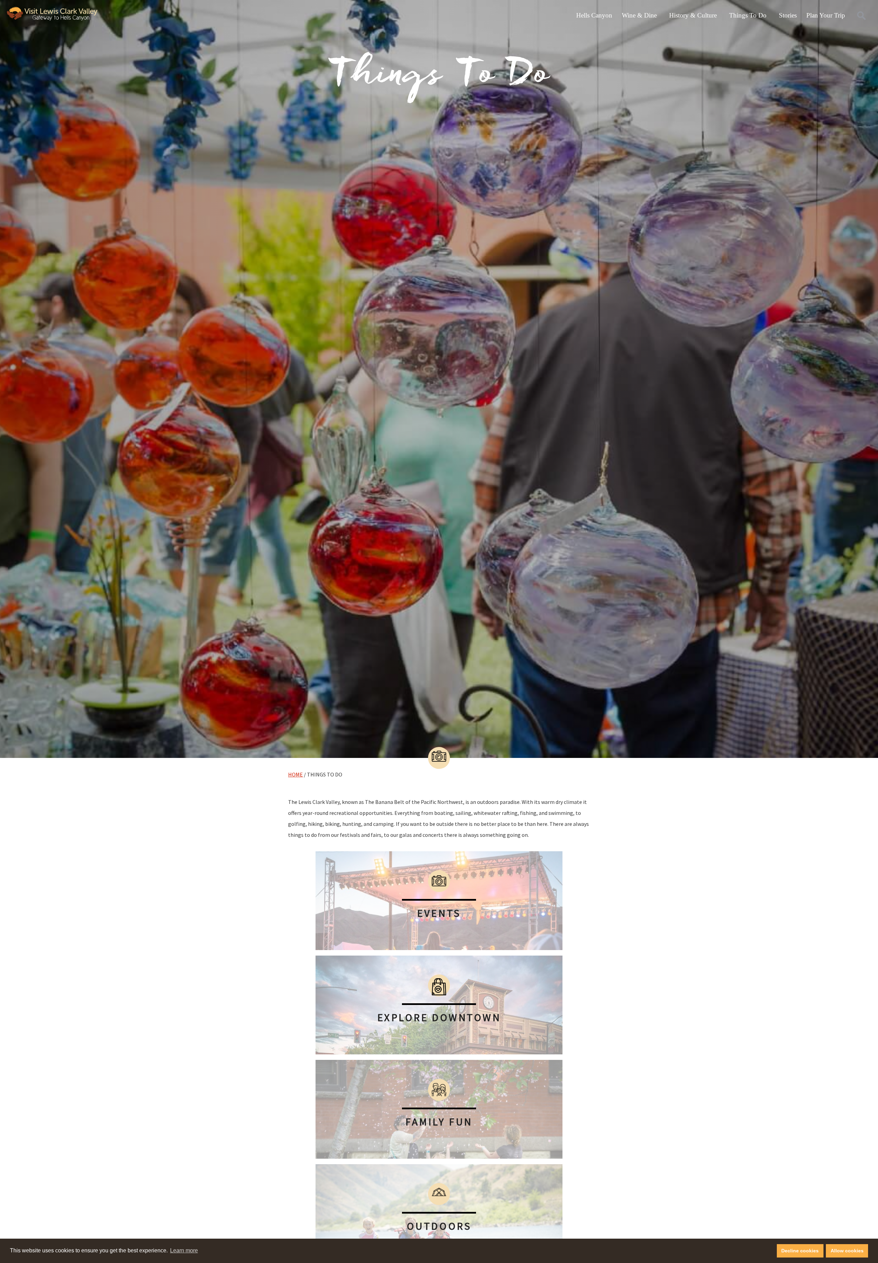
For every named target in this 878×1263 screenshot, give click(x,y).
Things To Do (748, 15)
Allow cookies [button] (847, 1250)
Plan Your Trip (825, 15)
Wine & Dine (639, 15)
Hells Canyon (594, 15)
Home (295, 774)
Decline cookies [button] (800, 1250)
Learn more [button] (184, 1250)
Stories (788, 15)
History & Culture (693, 15)
